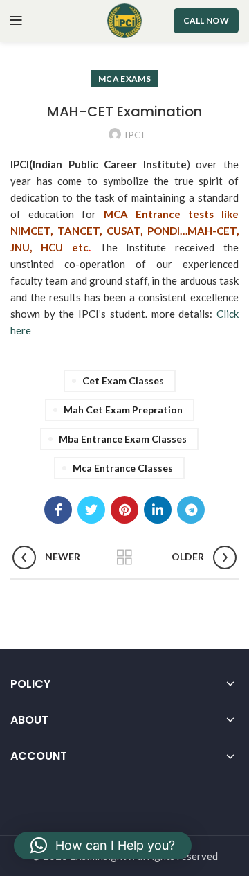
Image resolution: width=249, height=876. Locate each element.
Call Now (206, 20)
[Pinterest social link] (124, 510)
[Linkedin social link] (158, 510)
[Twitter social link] (91, 510)
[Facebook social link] (58, 510)
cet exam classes (123, 380)
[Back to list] (124, 557)
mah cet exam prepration (123, 409)
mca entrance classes (123, 468)
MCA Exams (124, 78)
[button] (103, 845)
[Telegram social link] (191, 510)
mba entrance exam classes (123, 439)
